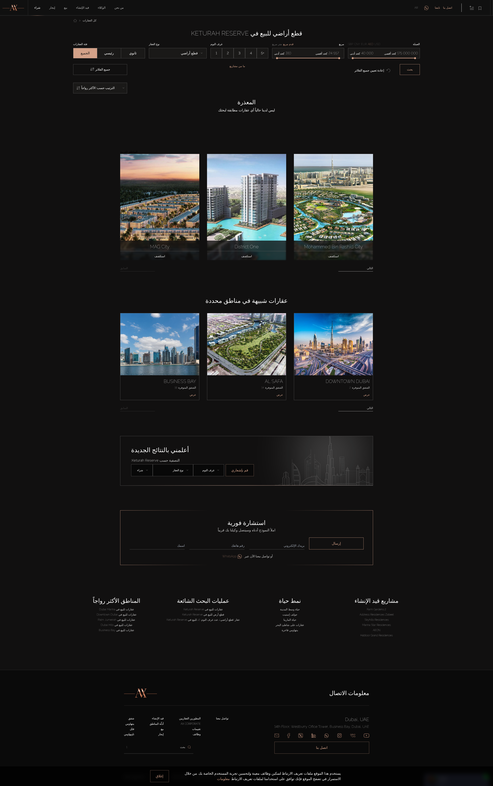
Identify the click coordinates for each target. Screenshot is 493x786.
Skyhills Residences (377, 619)
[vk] (352, 735)
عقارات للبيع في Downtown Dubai (117, 614)
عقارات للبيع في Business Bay (116, 630)
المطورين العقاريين (190, 718)
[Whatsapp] (326, 735)
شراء (37, 7)
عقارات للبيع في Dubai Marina (116, 609)
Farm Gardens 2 (376, 609)
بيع (65, 7)
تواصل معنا (222, 718)
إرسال (336, 543)
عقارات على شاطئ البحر (290, 624)
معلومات (223, 779)
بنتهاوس (129, 723)
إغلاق (159, 776)
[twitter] (300, 735)
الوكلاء (102, 7)
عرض (193, 394)
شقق (131, 718)
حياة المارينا (289, 619)
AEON (376, 630)
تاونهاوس (129, 734)
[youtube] (366, 735)
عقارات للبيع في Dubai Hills (116, 624)
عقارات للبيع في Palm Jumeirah (116, 619)
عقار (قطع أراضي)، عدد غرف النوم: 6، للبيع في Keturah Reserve (203, 619)
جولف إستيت (290, 614)
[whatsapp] (426, 7)
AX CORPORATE (191, 723)
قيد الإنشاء (82, 7)
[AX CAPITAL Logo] (140, 693)
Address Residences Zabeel (377, 614)
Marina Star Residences (376, 624)
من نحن (119, 7)
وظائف (197, 734)
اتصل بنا (447, 7)
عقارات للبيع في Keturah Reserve (203, 609)
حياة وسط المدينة (290, 609)
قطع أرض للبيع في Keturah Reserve (203, 614)
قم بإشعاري (239, 470)
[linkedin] (313, 735)
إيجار (52, 7)
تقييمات (196, 729)
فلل (132, 729)
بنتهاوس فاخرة (290, 630)
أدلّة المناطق (157, 723)
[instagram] (339, 735)
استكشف (159, 256)
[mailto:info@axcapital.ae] (276, 735)
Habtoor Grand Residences (376, 635)
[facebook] (288, 735)
